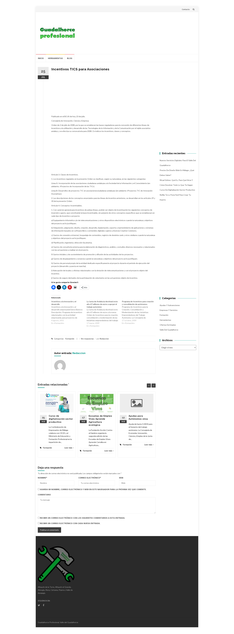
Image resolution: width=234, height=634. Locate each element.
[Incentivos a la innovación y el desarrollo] (69, 312)
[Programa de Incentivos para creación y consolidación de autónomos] (139, 312)
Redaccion (104, 339)
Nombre (42, 477)
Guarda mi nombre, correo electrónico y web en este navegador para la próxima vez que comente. (93, 489)
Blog (69, 58)
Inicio (41, 58)
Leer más (68, 448)
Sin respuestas (87, 339)
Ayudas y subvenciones (170, 305)
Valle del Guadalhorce (169, 330)
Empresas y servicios (169, 310)
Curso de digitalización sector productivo (61, 419)
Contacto (186, 9)
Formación (69, 339)
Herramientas (55, 58)
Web (121, 477)
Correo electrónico (89, 477)
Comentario (44, 494)
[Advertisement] (136, 33)
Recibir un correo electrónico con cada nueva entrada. (70, 523)
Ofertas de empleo (168, 325)
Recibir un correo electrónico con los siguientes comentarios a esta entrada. (82, 518)
